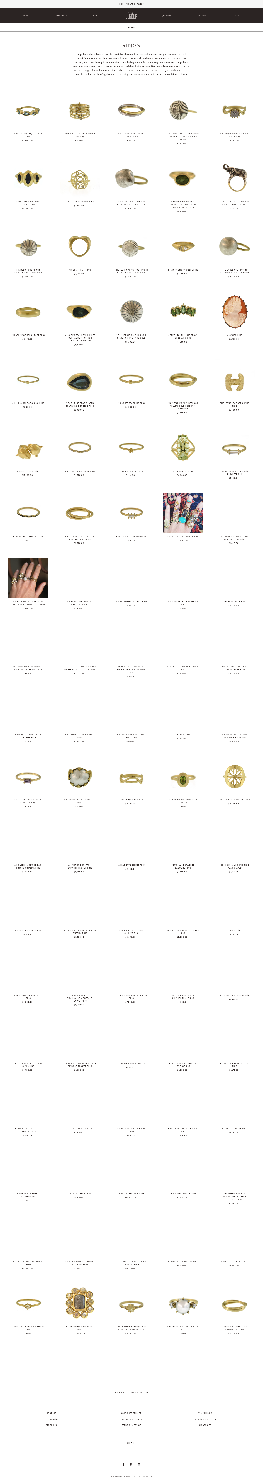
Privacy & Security (131, 1419)
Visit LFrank (205, 1413)
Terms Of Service (131, 1425)
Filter (131, 27)
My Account (51, 1419)
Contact (51, 1413)
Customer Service (131, 1413)
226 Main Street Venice (205, 1419)
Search (202, 16)
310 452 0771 (205, 1425)
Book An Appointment (131, 4)
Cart (237, 16)
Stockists (51, 1425)
